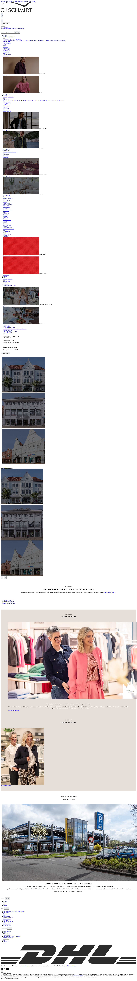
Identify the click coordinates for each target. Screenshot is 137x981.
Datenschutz (6, 939)
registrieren (5, 27)
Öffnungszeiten (6, 935)
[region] (68, 523)
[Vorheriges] (2, 577)
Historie (5, 932)
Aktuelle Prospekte (7, 922)
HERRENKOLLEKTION (8, 601)
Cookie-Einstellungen (8, 937)
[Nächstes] (5, 577)
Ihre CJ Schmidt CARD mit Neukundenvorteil (13, 911)
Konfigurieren (4, 978)
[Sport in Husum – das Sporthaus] (22, 558)
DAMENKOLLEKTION (8, 600)
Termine (5, 913)
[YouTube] (7, 969)
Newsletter (5, 920)
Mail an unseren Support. (109, 592)
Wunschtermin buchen (6, 785)
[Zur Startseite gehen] (19, 12)
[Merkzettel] (1, 18)
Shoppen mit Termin (8, 921)
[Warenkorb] (1, 30)
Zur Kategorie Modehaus (9, 285)
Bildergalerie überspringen (6, 468)
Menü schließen (6, 23)
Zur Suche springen (17, 1)
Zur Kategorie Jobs (7, 279)
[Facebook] (2, 969)
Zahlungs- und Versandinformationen (11, 936)
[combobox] (7, 33)
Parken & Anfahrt (7, 916)
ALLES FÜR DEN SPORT (8, 603)
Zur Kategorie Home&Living (10, 152)
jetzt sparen (6, 255)
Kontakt (5, 915)
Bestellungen (21, 28)
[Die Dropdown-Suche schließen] (18, 32)
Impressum (5, 941)
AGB (4, 940)
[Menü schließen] (4, 38)
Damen (5, 901)
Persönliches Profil (9, 28)
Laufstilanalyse (6, 912)
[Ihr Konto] (2, 20)
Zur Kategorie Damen (8, 36)
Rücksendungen (7, 925)
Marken (5, 905)
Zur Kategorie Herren (8, 97)
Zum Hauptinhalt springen (7, 1)
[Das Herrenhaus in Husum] (22, 522)
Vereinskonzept (6, 924)
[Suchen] (2, 16)
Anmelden (3, 26)
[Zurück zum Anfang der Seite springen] (2, 971)
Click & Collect (6, 919)
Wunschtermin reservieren (13, 710)
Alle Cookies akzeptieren (13, 978)
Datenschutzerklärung (78, 975)
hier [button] (95, 977)
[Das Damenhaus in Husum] (22, 486)
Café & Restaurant (7, 325)
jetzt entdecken (6, 75)
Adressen (16, 28)
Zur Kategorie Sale (7, 198)
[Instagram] (4, 969)
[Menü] (2, 14)
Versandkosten (24, 965)
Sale (4, 904)
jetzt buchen (6, 306)
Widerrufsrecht (6, 933)
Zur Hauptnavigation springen (28, 1)
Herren (5, 902)
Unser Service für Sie (8, 917)
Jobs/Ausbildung (7, 931)
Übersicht (3, 28)
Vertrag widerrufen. (71, 965)
